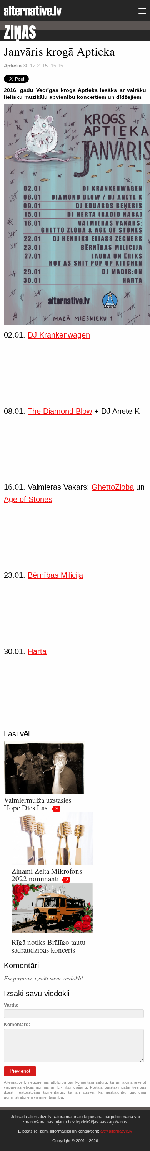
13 (66, 879)
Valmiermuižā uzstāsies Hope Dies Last (37, 803)
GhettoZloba (113, 487)
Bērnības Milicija (55, 575)
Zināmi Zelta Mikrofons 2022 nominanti (47, 874)
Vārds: (11, 1005)
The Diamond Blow (60, 411)
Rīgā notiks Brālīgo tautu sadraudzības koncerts (49, 945)
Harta (37, 651)
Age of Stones (28, 499)
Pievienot (20, 1071)
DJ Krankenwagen (59, 335)
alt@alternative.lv (116, 1131)
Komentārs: (17, 1024)
